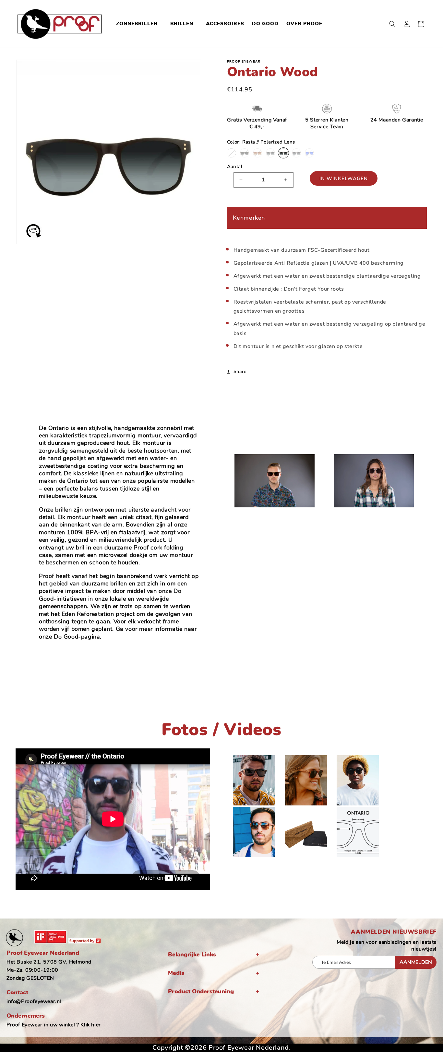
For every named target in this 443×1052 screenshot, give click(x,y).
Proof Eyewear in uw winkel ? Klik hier (53, 1024)
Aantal (235, 166)
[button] (139, 24)
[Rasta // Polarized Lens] (283, 152)
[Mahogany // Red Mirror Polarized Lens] (231, 152)
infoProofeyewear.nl (33, 1001)
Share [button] (240, 371)
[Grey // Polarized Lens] (296, 152)
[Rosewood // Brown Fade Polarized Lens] (257, 152)
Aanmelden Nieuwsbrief (394, 932)
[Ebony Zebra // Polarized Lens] (270, 152)
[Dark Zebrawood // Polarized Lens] (244, 152)
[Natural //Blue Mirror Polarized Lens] (309, 152)
